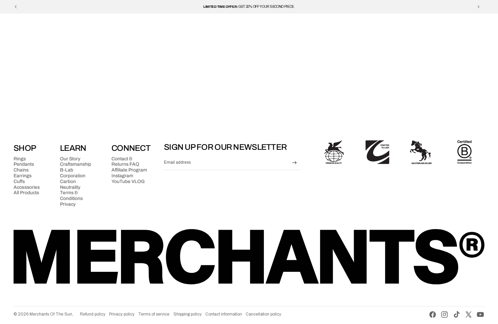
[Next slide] (478, 7)
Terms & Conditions (71, 195)
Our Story (70, 158)
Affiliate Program (129, 170)
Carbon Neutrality (70, 184)
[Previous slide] (16, 7)
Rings (20, 158)
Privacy (68, 204)
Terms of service (153, 314)
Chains (21, 170)
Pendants (24, 164)
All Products (26, 192)
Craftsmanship (75, 164)
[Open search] (455, 24)
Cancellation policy (263, 314)
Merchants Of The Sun (50, 314)
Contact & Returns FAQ (125, 161)
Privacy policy (121, 314)
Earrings (23, 175)
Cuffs (19, 181)
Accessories (27, 187)
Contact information (223, 314)
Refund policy (92, 314)
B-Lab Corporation (72, 172)
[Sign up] (294, 163)
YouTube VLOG (128, 181)
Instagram (122, 175)
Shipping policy (187, 314)
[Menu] (21, 24)
